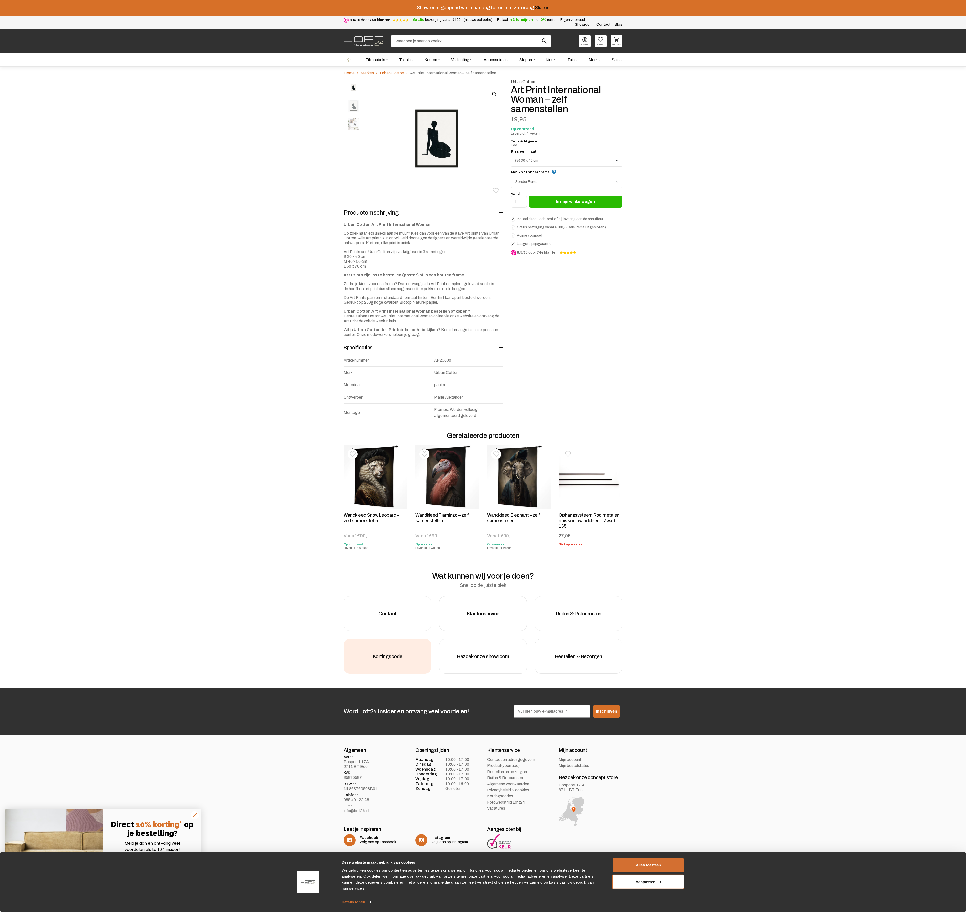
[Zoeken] (544, 41)
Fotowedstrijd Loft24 (506, 802)
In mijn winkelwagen (575, 201)
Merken (367, 73)
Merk (593, 60)
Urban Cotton (392, 73)
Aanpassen (645, 881)
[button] (496, 191)
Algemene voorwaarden (508, 784)
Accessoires (495, 60)
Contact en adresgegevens (511, 759)
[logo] (363, 41)
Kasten (430, 60)
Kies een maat (523, 151)
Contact (603, 24)
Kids (549, 60)
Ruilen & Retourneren (505, 778)
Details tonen (353, 902)
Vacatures (496, 808)
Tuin (571, 60)
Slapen (525, 60)
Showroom (583, 24)
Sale (616, 60)
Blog (618, 24)
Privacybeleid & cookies (508, 790)
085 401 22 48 (356, 800)
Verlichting (460, 60)
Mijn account (570, 759)
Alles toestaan (648, 865)
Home (349, 59)
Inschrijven (606, 711)
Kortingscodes (500, 796)
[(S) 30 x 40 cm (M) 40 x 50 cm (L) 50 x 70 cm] (566, 161)
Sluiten (542, 7)
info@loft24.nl (356, 811)
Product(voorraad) (503, 765)
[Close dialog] (194, 815)
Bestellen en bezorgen (507, 772)
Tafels (405, 60)
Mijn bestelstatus (574, 765)
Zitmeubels (375, 60)
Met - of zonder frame (530, 172)
